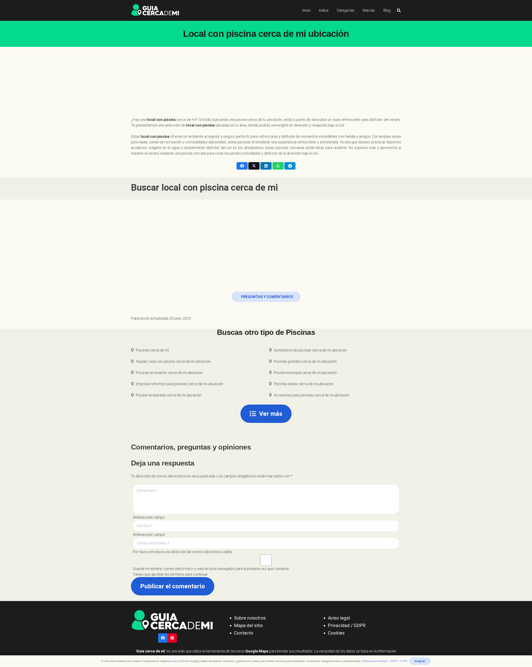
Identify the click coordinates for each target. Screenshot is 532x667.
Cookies (336, 633)
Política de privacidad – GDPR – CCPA (384, 661)
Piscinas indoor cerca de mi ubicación (304, 384)
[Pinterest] (172, 638)
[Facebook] (162, 638)
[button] (399, 10)
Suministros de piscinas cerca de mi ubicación (310, 350)
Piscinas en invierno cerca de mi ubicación (169, 372)
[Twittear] (254, 166)
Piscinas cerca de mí (152, 350)
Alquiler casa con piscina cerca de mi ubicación (173, 361)
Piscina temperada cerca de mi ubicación (168, 395)
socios (175, 661)
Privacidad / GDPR (347, 625)
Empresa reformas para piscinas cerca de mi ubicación (179, 384)
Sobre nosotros (250, 618)
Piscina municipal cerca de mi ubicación (305, 372)
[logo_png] (155, 10)
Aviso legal (339, 618)
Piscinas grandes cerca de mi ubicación (305, 361)
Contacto (243, 633)
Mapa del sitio (248, 625)
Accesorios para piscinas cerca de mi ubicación (311, 395)
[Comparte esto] (242, 166)
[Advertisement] (266, 78)
